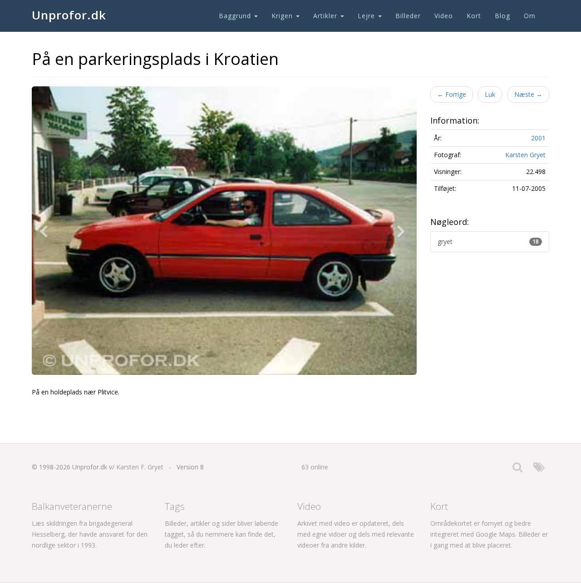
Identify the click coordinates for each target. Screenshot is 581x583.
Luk (490, 94)
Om (530, 15)
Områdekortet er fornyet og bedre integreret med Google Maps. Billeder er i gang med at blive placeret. (489, 534)
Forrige (451, 94)
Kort (474, 15)
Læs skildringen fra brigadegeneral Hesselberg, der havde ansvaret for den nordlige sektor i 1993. (90, 534)
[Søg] (517, 469)
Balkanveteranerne (72, 506)
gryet (488, 241)
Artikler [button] (326, 15)
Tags (175, 506)
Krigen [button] (283, 15)
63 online (314, 467)
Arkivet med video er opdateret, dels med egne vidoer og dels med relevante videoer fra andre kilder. (355, 534)
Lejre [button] (367, 15)
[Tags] (539, 469)
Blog (502, 15)
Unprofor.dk (69, 15)
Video (443, 15)
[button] (45, 230)
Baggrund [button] (236, 15)
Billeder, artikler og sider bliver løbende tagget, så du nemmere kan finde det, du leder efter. (221, 534)
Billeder (408, 15)
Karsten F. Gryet (139, 467)
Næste (528, 94)
